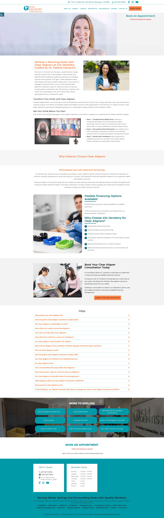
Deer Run (61, 508)
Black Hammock (119, 505)
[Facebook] (129, 2)
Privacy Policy (83, 514)
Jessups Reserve (73, 508)
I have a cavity (48, 420)
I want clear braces (80, 412)
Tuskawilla (42, 505)
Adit (118, 514)
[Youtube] (137, 2)
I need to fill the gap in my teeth (112, 420)
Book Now (135, 8)
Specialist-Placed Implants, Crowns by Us (112, 412)
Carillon (114, 508)
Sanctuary (123, 508)
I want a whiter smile (48, 429)
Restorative (92, 8)
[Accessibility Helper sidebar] (2, 14)
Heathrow (63, 505)
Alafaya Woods (88, 508)
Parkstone (73, 505)
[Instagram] (133, 2)
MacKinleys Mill (102, 508)
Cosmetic (83, 8)
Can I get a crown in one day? (112, 429)
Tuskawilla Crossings (103, 505)
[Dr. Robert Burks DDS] (33, 9)
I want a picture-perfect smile (80, 429)
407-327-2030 (120, 2)
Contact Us (123, 8)
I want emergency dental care (48, 412)
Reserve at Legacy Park (46, 508)
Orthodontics (104, 8)
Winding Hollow (86, 505)
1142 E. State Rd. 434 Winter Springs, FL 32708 (89, 2)
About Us (67, 8)
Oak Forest (52, 505)
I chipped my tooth (80, 420)
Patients (114, 8)
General (75, 8)
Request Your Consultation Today (107, 298)
